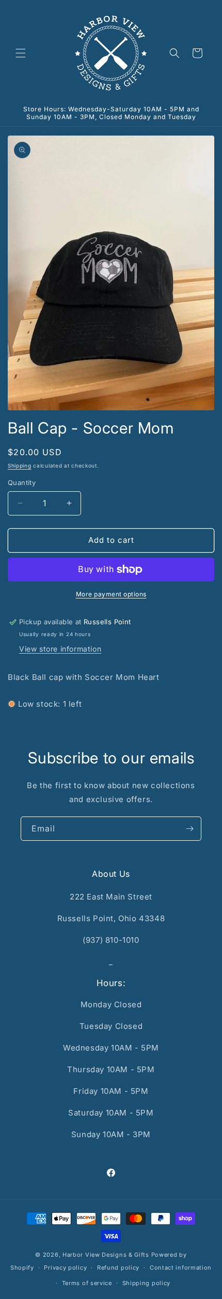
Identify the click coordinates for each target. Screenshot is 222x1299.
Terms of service (87, 1283)
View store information (60, 648)
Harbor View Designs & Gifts (105, 1254)
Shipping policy (146, 1283)
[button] (20, 53)
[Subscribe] (189, 829)
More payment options (111, 594)
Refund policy (118, 1267)
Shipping (19, 465)
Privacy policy (65, 1267)
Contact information (181, 1267)
